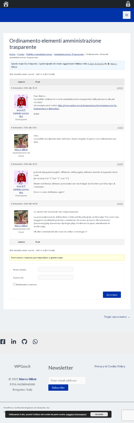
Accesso (111, 294)
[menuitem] (6, 4)
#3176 (120, 203)
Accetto (99, 414)
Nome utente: (20, 269)
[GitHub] (24, 341)
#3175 (120, 164)
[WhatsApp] (35, 341)
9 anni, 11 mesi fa (96, 63)
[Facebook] (3, 341)
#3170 (120, 88)
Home (12, 54)
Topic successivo (117, 316)
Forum (20, 54)
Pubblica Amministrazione (39, 54)
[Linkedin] (13, 341)
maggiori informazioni (76, 414)
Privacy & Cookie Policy (110, 366)
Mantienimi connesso (26, 284)
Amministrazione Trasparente (69, 54)
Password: (18, 277)
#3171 (120, 127)
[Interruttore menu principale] (127, 15)
